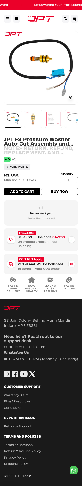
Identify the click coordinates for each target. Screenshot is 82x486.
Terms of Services (18, 445)
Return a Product (18, 426)
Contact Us (13, 408)
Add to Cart (22, 191)
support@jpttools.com (24, 347)
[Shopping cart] (74, 19)
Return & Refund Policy (22, 451)
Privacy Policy (15, 457)
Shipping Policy (16, 464)
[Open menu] (7, 19)
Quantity (66, 174)
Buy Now (59, 191)
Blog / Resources (17, 401)
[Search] (16, 19)
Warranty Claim (16, 395)
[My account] (65, 19)
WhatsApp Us (16, 353)
